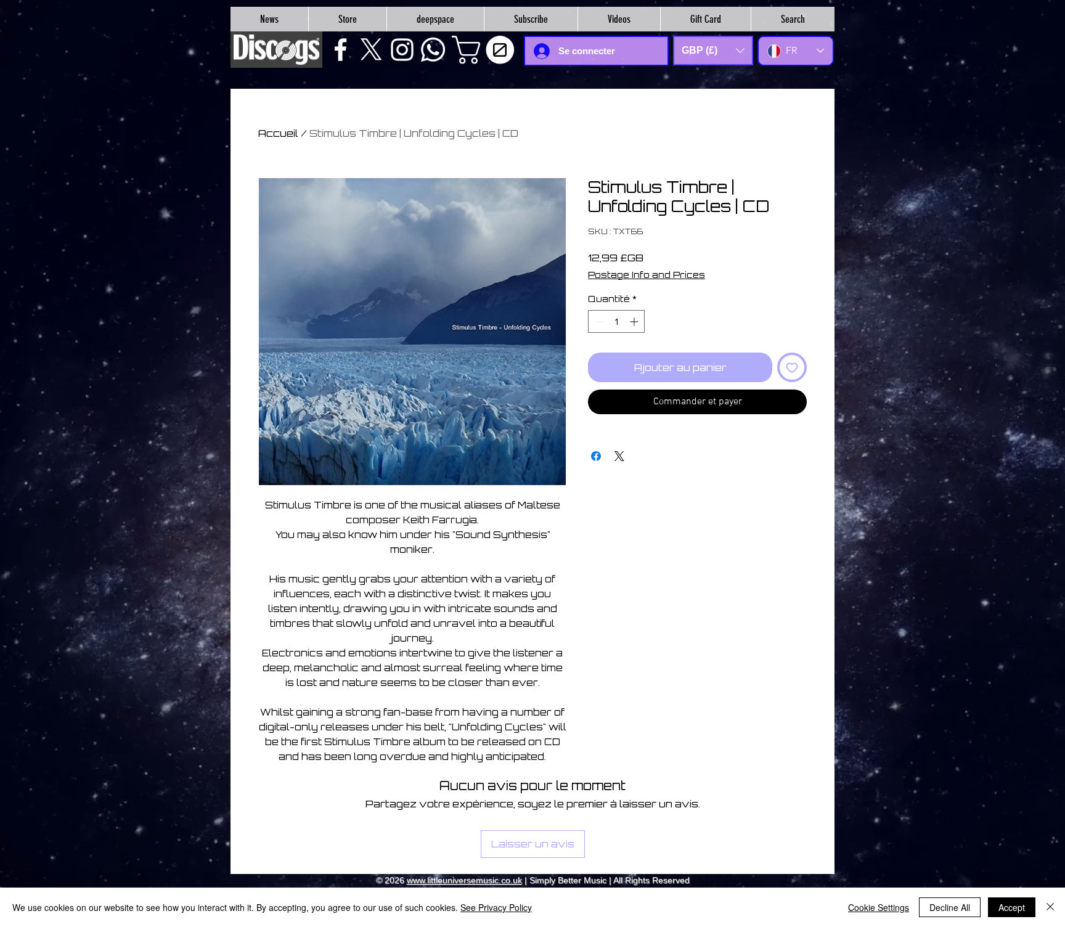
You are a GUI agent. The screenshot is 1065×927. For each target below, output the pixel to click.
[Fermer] (1050, 907)
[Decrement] (597, 321)
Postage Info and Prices (646, 274)
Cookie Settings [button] (878, 907)
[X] (371, 50)
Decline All (949, 907)
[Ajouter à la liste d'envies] (792, 367)
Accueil (278, 133)
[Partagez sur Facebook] (596, 456)
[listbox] (713, 50)
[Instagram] (402, 50)
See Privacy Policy (496, 907)
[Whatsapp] (433, 50)
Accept (1011, 907)
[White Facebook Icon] (340, 50)
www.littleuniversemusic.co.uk (464, 880)
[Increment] (635, 321)
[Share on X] (619, 456)
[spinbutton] (616, 321)
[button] (486, 50)
